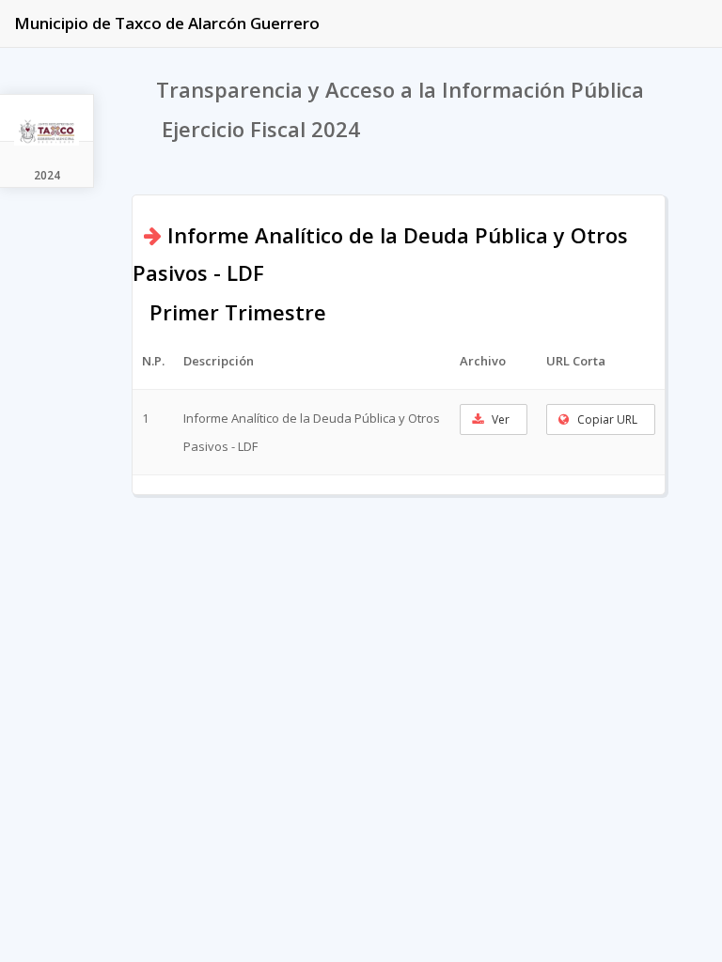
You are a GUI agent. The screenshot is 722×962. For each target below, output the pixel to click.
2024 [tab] (47, 175)
